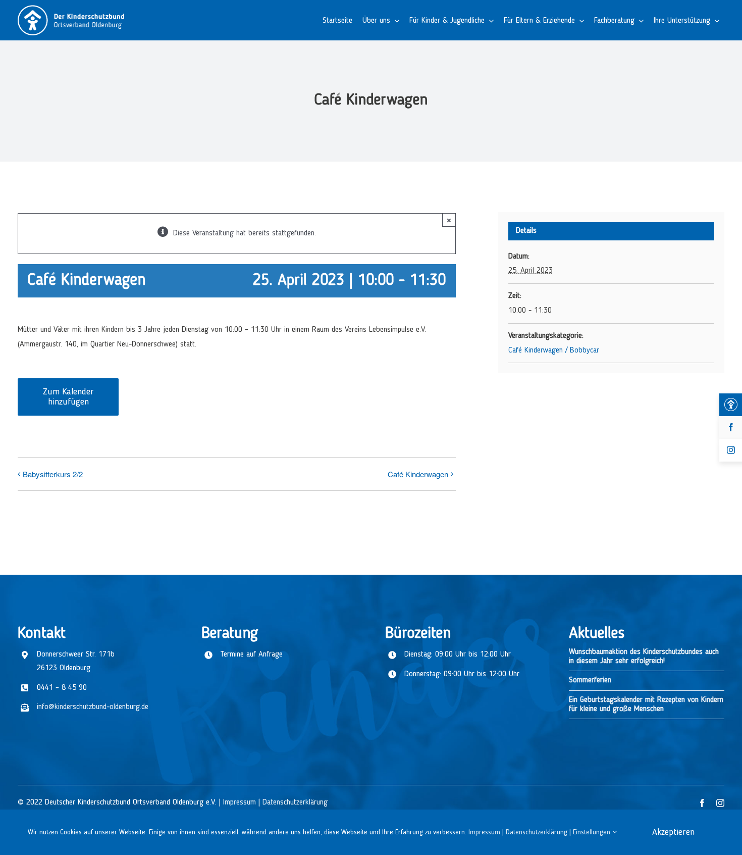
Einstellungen (592, 832)
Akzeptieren (673, 832)
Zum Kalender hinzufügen (68, 397)
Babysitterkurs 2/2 (53, 474)
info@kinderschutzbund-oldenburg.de (92, 707)
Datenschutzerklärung (295, 802)
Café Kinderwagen (418, 474)
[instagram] (720, 803)
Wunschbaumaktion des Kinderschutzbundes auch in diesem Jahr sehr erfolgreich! (644, 656)
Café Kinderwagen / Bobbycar (553, 350)
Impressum (239, 802)
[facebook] (702, 803)
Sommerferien (590, 680)
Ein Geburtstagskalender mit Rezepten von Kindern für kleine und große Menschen (646, 704)
